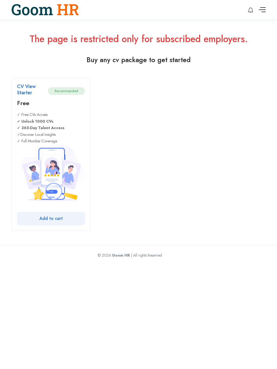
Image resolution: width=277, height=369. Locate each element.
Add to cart (51, 218)
